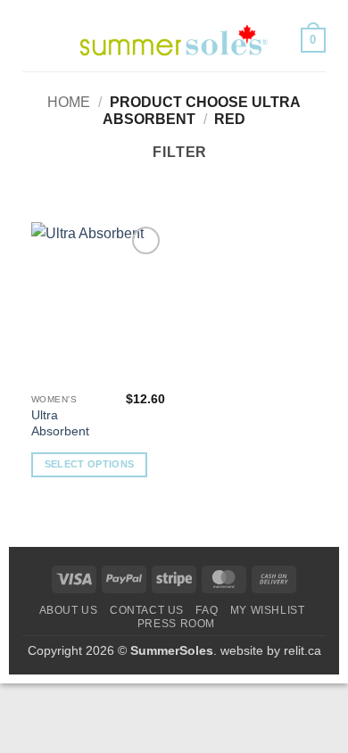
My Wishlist (267, 610)
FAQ (206, 610)
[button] (33, 40)
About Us (68, 610)
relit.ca (302, 650)
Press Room (176, 623)
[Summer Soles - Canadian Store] (174, 40)
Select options (90, 464)
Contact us (147, 610)
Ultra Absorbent (60, 423)
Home (68, 102)
